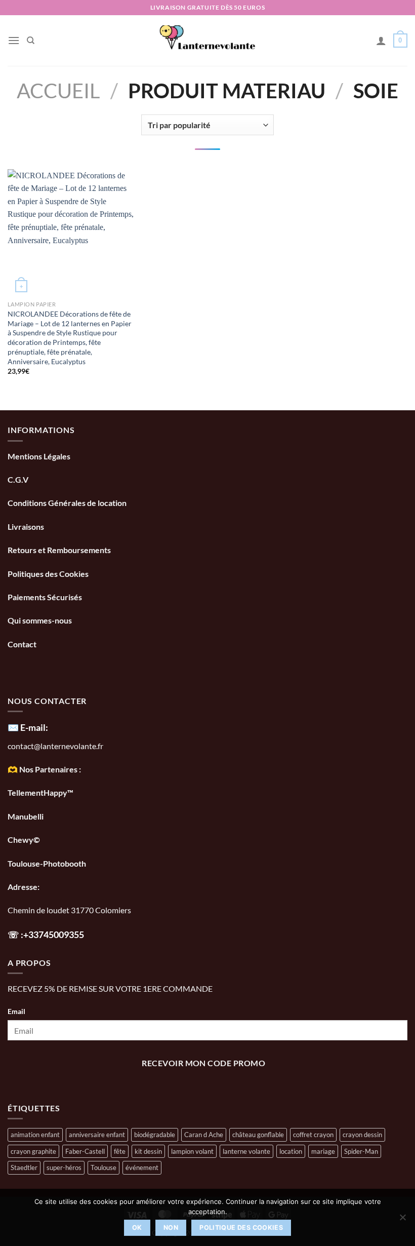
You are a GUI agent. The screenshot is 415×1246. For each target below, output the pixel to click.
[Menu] (14, 40)
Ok (137, 1227)
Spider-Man (361, 1151)
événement (142, 1167)
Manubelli (26, 816)
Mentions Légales (39, 456)
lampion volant (192, 1151)
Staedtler (24, 1167)
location (290, 1151)
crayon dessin (362, 1135)
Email (16, 1011)
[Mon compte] (381, 40)
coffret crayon (313, 1135)
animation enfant (35, 1135)
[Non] (402, 1220)
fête (120, 1151)
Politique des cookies (241, 1227)
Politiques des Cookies (48, 573)
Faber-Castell (85, 1151)
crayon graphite (33, 1151)
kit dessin (148, 1151)
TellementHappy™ (40, 792)
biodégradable (154, 1135)
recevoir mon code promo (203, 1063)
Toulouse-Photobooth (47, 863)
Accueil (58, 90)
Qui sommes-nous (40, 620)
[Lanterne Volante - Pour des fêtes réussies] (207, 40)
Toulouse (103, 1167)
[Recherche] (30, 40)
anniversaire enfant (97, 1135)
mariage (323, 1151)
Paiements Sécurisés (45, 597)
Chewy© (24, 839)
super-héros (64, 1167)
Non (170, 1227)
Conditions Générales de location (67, 503)
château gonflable (258, 1135)
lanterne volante (246, 1151)
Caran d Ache (203, 1135)
